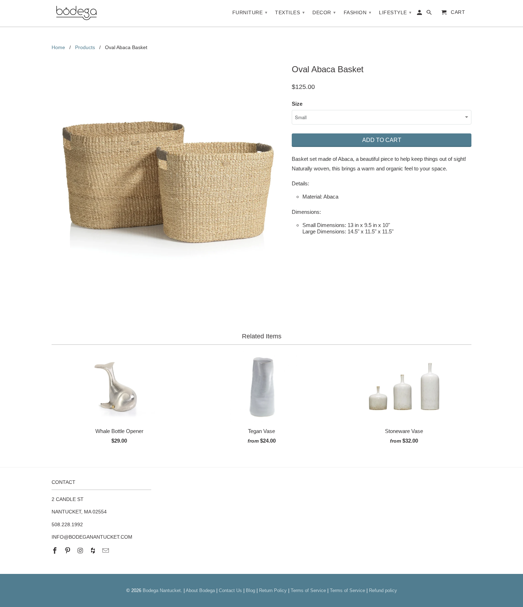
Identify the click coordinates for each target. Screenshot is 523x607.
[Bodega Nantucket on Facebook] (55, 550)
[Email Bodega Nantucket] (106, 550)
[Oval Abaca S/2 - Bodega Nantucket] (168, 178)
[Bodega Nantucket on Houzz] (93, 550)
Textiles (290, 12)
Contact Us (230, 590)
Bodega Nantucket (162, 590)
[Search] (430, 14)
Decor (324, 12)
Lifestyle (395, 12)
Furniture (250, 12)
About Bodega (200, 590)
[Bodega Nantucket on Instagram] (81, 550)
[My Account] (420, 14)
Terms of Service (308, 590)
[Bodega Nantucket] (76, 13)
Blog (250, 590)
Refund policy (383, 590)
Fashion (357, 12)
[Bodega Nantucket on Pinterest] (68, 550)
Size (297, 104)
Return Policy (273, 590)
